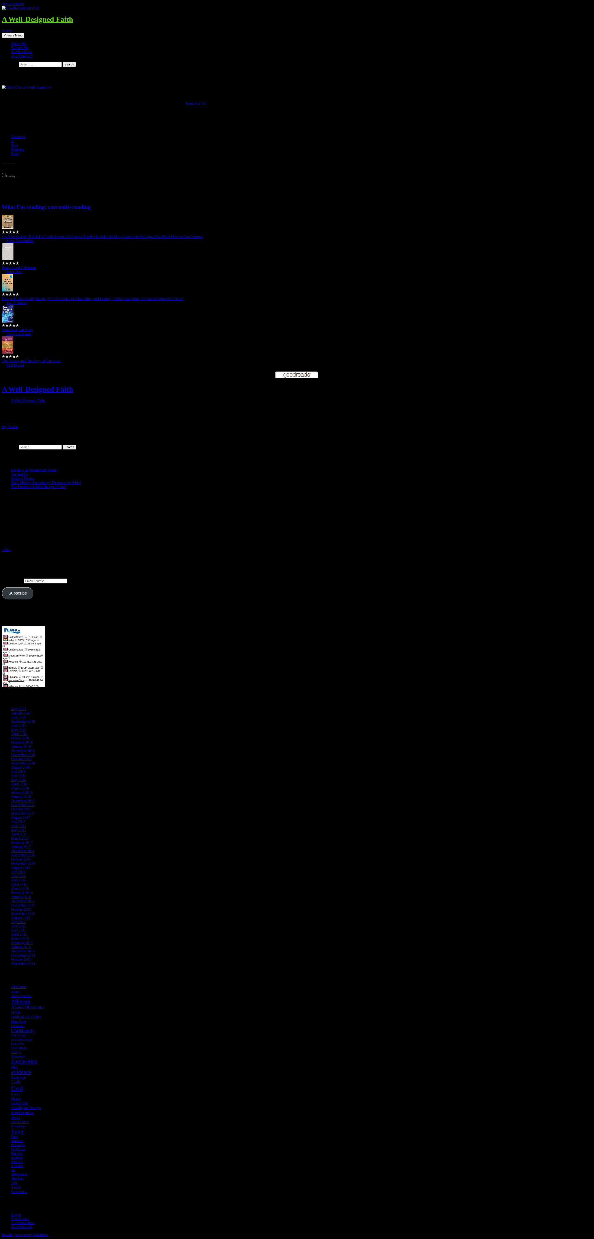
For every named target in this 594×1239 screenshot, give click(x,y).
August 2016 (20, 868)
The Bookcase (21, 52)
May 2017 (18, 830)
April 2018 (19, 784)
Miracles (17, 1141)
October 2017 (21, 809)
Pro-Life (17, 1153)
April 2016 (19, 884)
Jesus (15, 1117)
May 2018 (18, 780)
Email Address (13, 581)
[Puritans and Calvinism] (7, 259)
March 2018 (20, 788)
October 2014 (21, 959)
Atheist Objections (27, 1007)
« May (6, 550)
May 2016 (18, 880)
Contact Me (19, 48)
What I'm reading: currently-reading (46, 207)
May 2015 (18, 930)
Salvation (17, 1166)
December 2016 (23, 851)
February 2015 (22, 943)
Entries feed (20, 1219)
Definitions (19, 1048)
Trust (14, 1182)
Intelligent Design (26, 1108)
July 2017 (18, 822)
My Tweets (10, 427)
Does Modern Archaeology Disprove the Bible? (46, 483)
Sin (13, 1170)
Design (16, 1052)
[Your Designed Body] (7, 321)
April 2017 (19, 834)
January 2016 (21, 897)
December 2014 (23, 951)
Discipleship (18, 1056)
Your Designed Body (17, 330)
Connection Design (21, 1039)
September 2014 (23, 964)
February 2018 (22, 792)
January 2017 (21, 847)
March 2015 (20, 939)
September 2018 (23, 763)
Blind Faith (18, 1021)
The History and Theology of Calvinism (31, 361)
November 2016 (23, 855)
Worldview (19, 1192)
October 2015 (21, 909)
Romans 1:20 (195, 104)
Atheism (20, 1001)
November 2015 (23, 905)
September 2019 (23, 721)
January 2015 (21, 947)
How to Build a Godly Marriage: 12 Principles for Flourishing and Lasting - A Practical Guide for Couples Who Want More (92, 299)
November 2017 (23, 805)
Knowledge (18, 1126)
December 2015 (23, 901)
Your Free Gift (21, 56)
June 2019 (18, 726)
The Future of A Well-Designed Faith (38, 487)
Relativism (17, 1162)
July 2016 (18, 872)
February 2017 (22, 842)
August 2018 (20, 767)
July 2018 (18, 771)
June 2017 (18, 826)
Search (7, 31)
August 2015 (20, 918)
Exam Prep (18, 1077)
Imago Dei (19, 1103)
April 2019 (19, 734)
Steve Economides (20, 241)
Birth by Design (23, 478)
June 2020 (18, 717)
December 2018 (23, 751)
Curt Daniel (15, 365)
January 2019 (21, 746)
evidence (21, 1072)
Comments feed (22, 1223)
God (17, 1088)
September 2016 (23, 863)
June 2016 (18, 876)
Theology (17, 1178)
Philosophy (18, 1145)
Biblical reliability (26, 1017)
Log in (16, 1214)
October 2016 (21, 859)
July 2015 (18, 922)
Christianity (23, 1030)
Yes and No (19, 474)
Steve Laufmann (18, 334)
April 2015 (19, 934)
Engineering (24, 1061)
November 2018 (23, 755)
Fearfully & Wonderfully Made (34, 470)
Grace (16, 1098)
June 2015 (18, 926)
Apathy (15, 991)
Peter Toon (14, 272)
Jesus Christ (20, 1122)
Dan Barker (17, 1043)
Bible (16, 1012)
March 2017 (20, 838)
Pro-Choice (18, 1149)
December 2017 (23, 801)
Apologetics (21, 995)
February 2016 (22, 893)
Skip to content (13, 4)
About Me (18, 43)
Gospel (15, 1094)
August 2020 (20, 713)
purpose (17, 1157)
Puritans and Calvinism (19, 268)
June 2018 (18, 776)
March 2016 (20, 888)
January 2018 (21, 797)
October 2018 (21, 759)
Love (14, 1137)
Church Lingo (18, 1035)
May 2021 (18, 709)
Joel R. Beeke (16, 303)
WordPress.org (22, 1227)
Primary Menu (13, 35)
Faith (15, 1081)
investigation (22, 1112)
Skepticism (19, 1174)
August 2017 (20, 817)
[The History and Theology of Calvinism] (7, 352)
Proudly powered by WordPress (25, 1235)
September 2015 (23, 914)
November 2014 (23, 955)
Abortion (18, 986)
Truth (16, 1187)
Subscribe (17, 593)
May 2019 (18, 730)
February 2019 (22, 742)
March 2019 (20, 738)
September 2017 (23, 813)
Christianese (18, 1026)
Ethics (14, 1066)
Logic (17, 1131)
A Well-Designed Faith (37, 19)
